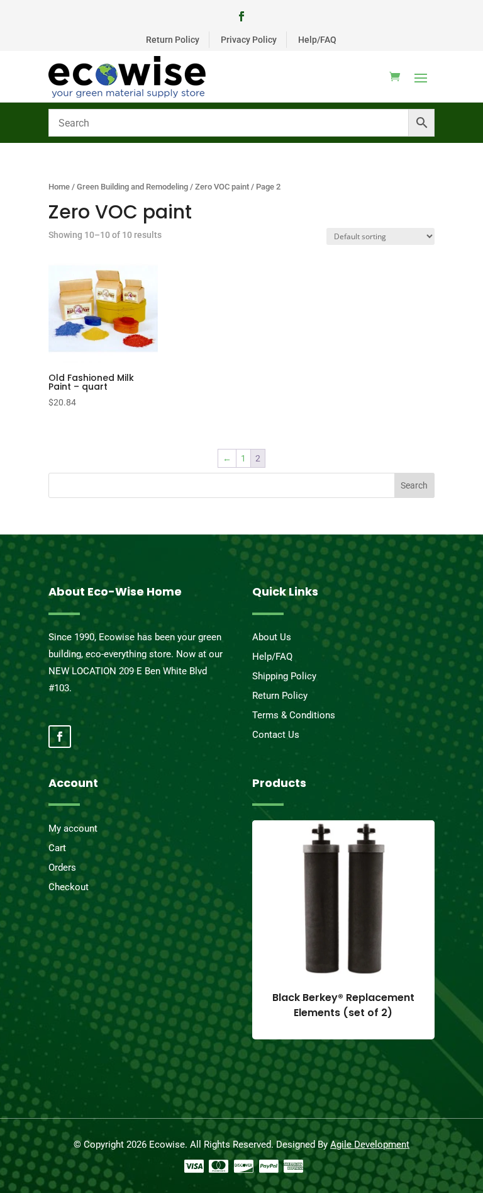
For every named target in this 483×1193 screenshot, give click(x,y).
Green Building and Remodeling (132, 186)
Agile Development (369, 1144)
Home (59, 186)
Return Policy (172, 40)
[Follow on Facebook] (241, 16)
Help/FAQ (317, 40)
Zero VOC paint (222, 186)
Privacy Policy (249, 40)
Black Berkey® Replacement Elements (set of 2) (343, 1005)
